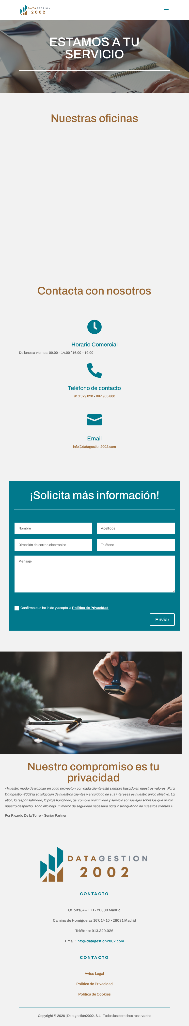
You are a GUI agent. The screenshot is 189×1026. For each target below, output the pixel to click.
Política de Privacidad (90, 608)
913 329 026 (83, 396)
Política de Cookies (94, 994)
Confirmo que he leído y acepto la (64, 608)
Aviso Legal (94, 974)
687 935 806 (105, 396)
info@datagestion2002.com (94, 447)
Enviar (162, 619)
